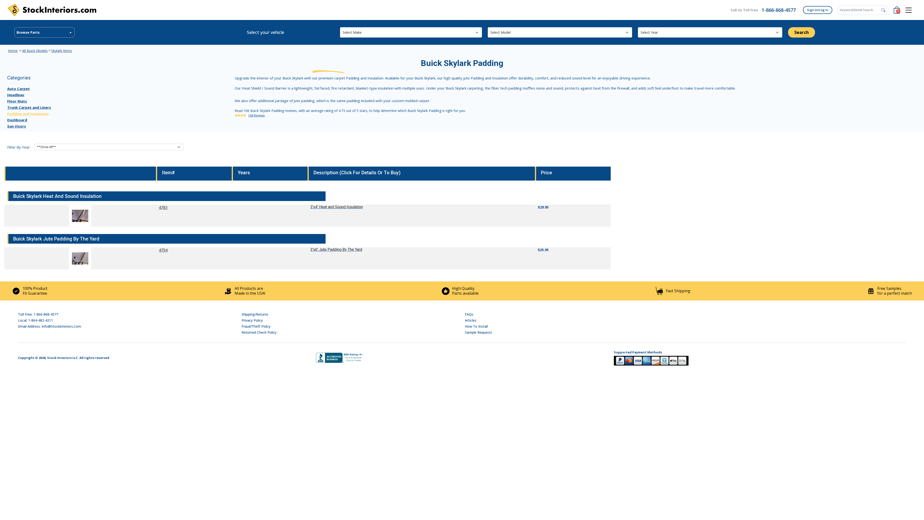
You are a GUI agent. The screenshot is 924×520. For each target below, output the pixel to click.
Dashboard (17, 119)
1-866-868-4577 (779, 10)
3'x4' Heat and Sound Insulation (336, 207)
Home (13, 50)
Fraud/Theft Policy (256, 326)
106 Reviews (256, 115)
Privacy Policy (252, 320)
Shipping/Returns (255, 314)
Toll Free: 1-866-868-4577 (38, 314)
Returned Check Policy (259, 332)
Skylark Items (61, 50)
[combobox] (44, 32)
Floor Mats (17, 101)
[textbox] (44, 32)
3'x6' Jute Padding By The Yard (336, 249)
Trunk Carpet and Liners (29, 107)
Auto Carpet (18, 88)
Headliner (16, 94)
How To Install (476, 326)
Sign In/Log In (817, 10)
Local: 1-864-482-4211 (35, 320)
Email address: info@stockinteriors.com (49, 326)
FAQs (469, 314)
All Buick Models (35, 50)
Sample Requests (478, 332)
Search (801, 32)
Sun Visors (16, 126)
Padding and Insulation (28, 113)
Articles (470, 320)
